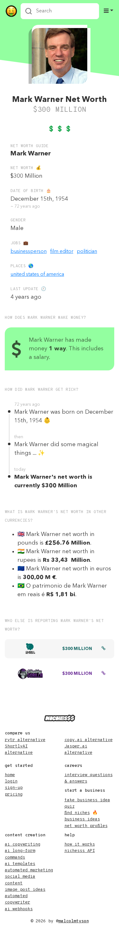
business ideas (82, 819)
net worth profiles (86, 826)
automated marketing (29, 870)
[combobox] (60, 11)
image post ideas (25, 889)
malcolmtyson (73, 921)
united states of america (37, 274)
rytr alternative (25, 740)
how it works (79, 844)
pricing (14, 794)
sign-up (14, 787)
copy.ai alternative (88, 740)
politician (87, 251)
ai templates (20, 864)
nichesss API (79, 851)
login (11, 781)
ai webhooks (19, 909)
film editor (61, 251)
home (10, 775)
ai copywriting (22, 844)
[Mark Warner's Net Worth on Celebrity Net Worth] (103, 649)
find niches (77, 813)
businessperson (28, 251)
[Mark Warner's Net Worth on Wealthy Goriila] (103, 674)
